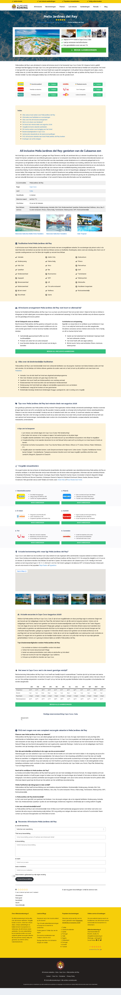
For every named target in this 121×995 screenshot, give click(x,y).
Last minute (73, 7)
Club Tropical (81, 233)
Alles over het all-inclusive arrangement (34, 119)
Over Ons (55, 976)
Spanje (64, 932)
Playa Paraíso (43, 565)
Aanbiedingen (85, 7)
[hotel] (37, 42)
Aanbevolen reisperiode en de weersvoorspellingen (38, 134)
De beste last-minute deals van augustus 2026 (37, 124)
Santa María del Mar (60, 599)
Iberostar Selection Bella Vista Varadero (29, 233)
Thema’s (62, 7)
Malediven (18, 370)
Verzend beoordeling (24, 879)
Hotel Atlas (61, 479)
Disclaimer (62, 976)
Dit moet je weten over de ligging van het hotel (37, 129)
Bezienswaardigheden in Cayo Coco (33, 131)
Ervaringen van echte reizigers (31, 139)
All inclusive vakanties (45, 22)
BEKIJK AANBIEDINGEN (37, 503)
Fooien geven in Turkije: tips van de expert (47, 931)
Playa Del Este (23, 599)
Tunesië (64, 946)
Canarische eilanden (68, 929)
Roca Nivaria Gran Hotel (74, 479)
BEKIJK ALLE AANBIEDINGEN (60, 704)
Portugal (64, 934)
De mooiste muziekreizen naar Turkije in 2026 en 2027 (46, 936)
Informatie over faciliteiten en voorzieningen (36, 117)
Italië (63, 936)
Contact (48, 976)
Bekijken (54, 84)
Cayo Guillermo (42, 599)
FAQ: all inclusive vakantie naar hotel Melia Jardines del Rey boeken (43, 136)
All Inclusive (38, 7)
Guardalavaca (79, 599)
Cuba (56, 22)
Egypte (64, 938)
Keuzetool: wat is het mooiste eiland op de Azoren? (47, 919)
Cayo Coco (63, 22)
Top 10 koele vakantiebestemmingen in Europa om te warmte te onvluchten (47, 925)
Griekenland (65, 940)
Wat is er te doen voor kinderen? (32, 122)
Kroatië (64, 944)
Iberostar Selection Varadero (56, 233)
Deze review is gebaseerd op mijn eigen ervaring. (30, 874)
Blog (105, 7)
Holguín (97, 599)
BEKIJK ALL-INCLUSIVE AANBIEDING (60, 351)
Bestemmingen (50, 7)
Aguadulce (53, 565)
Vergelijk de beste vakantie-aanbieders (34, 127)
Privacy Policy (71, 976)
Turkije (64, 927)
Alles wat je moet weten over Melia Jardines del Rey (38, 115)
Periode (96, 7)
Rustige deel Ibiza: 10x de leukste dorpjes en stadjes (46, 941)
